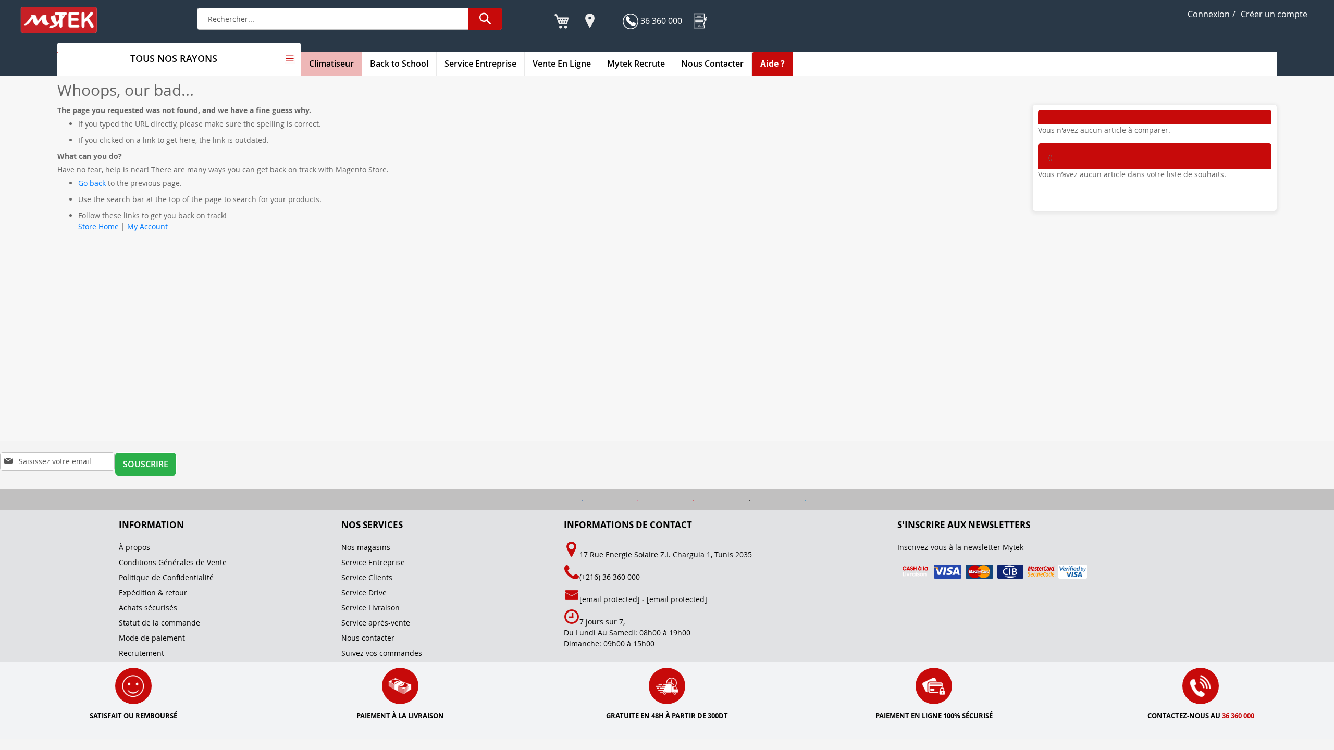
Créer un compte (1274, 14)
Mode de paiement (152, 638)
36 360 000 (660, 21)
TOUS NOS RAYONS (173, 58)
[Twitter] (724, 500)
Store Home (98, 226)
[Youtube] (668, 500)
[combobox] (349, 19)
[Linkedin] (779, 500)
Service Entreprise (480, 63)
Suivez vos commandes (381, 653)
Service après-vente (375, 623)
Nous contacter (367, 638)
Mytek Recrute (636, 63)
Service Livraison (370, 607)
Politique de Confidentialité (166, 577)
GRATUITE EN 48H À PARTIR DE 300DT (667, 715)
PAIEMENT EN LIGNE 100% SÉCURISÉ (934, 715)
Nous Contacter (712, 63)
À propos (134, 547)
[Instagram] (612, 500)
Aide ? (772, 63)
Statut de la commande (159, 623)
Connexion (1209, 14)
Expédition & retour (153, 592)
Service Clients (366, 577)
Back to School (399, 63)
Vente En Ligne (562, 63)
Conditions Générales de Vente (173, 562)
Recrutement (141, 653)
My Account (147, 226)
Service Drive (364, 592)
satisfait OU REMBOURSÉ (133, 715)
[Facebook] (557, 500)
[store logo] (66, 20)
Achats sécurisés (148, 607)
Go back (92, 183)
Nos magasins (365, 547)
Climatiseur (331, 63)
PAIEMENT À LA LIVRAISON (400, 715)
